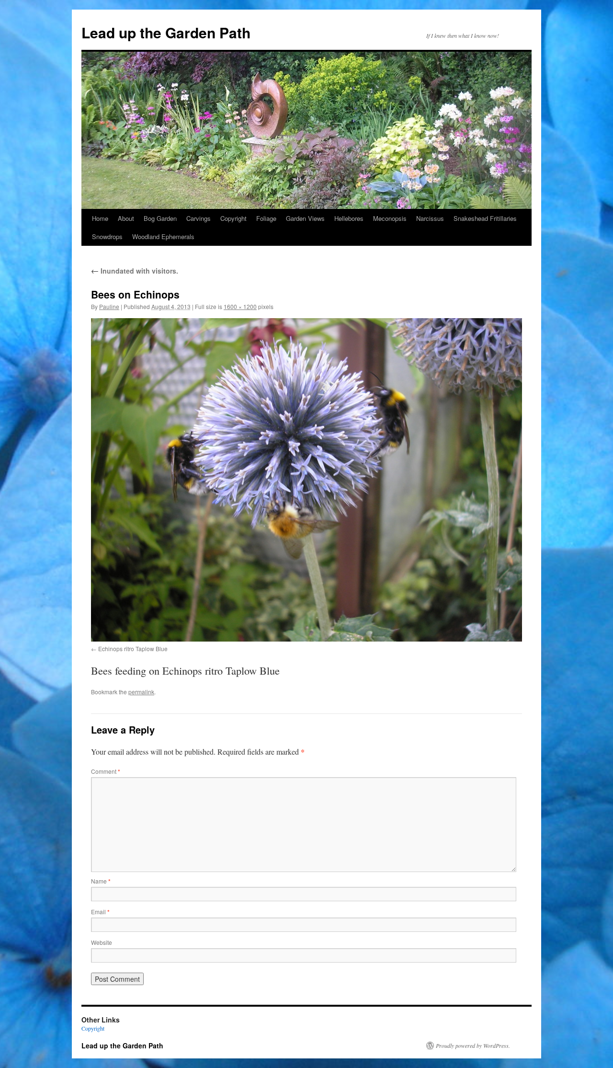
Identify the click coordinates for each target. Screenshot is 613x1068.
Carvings (198, 218)
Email (100, 911)
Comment (105, 771)
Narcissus (430, 218)
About (126, 218)
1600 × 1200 (240, 306)
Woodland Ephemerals (163, 236)
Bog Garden (160, 218)
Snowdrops (107, 236)
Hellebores (348, 218)
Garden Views (305, 218)
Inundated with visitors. (134, 271)
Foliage (266, 218)
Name (101, 881)
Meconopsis (390, 218)
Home (100, 218)
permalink (141, 692)
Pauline (109, 306)
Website (101, 942)
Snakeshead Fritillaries (485, 218)
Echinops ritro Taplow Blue (133, 648)
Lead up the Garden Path (165, 32)
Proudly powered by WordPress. (473, 1045)
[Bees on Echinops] (306, 480)
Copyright (233, 218)
